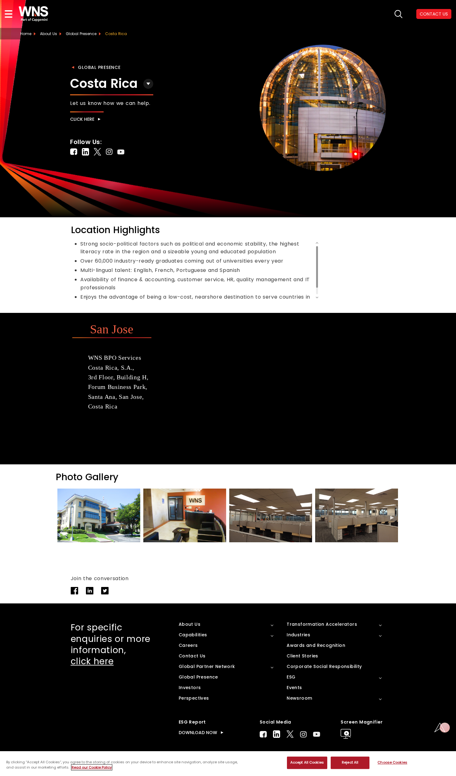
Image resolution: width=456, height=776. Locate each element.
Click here (82, 119)
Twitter (290, 734)
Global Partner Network (207, 666)
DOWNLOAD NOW (198, 732)
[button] (392, 518)
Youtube (316, 734)
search (398, 14)
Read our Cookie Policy (92, 767)
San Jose (111, 329)
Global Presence (99, 67)
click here (92, 661)
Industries (298, 635)
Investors (190, 687)
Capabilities (193, 635)
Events (294, 687)
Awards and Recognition (316, 645)
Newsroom (299, 698)
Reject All (350, 762)
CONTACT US (434, 14)
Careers (188, 645)
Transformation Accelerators (322, 624)
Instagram (303, 734)
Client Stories (302, 656)
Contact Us (192, 656)
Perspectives (194, 698)
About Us (48, 33)
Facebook (263, 734)
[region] (228, 763)
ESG (291, 677)
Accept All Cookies (307, 762)
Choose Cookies (392, 762)
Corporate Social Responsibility (324, 666)
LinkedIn (276, 734)
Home (25, 33)
